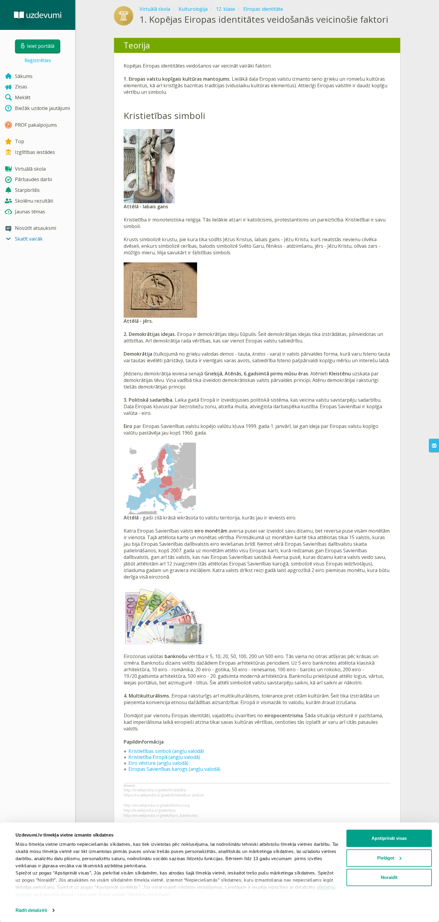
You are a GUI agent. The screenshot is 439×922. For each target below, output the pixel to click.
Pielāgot (385, 857)
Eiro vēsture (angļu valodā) (158, 763)
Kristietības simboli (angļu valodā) (166, 751)
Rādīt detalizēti (31, 910)
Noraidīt (389, 877)
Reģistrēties (37, 60)
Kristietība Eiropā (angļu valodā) (164, 757)
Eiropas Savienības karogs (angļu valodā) (174, 769)
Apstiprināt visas (389, 838)
